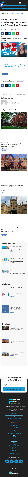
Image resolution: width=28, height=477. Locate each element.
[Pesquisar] (24, 7)
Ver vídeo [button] (12, 251)
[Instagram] (16, 461)
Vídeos (8, 13)
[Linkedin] (21, 461)
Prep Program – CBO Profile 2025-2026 (16, 287)
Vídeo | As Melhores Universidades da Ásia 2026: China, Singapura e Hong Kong (17, 272)
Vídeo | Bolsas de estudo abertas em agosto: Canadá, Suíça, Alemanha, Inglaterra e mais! (17, 248)
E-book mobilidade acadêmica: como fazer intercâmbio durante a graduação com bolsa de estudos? (16, 308)
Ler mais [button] (4, 150)
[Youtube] (12, 461)
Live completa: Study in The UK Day (16, 294)
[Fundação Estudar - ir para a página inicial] (14, 472)
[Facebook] (7, 461)
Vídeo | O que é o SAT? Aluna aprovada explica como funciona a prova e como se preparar (17, 260)
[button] (19, 3)
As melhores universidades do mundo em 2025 (17, 353)
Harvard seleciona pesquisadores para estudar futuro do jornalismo (12, 143)
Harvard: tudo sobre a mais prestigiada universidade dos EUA (12, 186)
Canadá (5, 74)
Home (3, 13)
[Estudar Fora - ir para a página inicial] (4, 3)
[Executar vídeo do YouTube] (14, 49)
